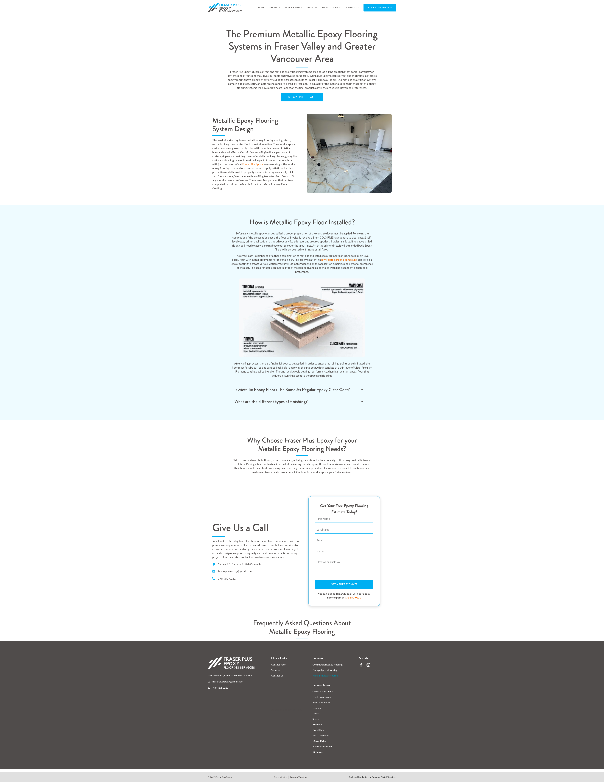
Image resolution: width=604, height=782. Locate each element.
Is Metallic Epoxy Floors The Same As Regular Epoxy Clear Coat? (292, 389)
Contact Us (352, 7)
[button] (302, 390)
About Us (274, 7)
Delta (316, 713)
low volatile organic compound (339, 259)
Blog (325, 7)
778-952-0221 (353, 597)
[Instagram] (368, 665)
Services (312, 7)
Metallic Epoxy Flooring (325, 675)
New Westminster (322, 746)
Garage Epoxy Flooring (325, 669)
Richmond (318, 751)
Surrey (316, 718)
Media (336, 7)
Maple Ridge (319, 740)
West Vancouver (321, 702)
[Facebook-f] (361, 665)
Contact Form (278, 664)
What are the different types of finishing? (271, 401)
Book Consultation (380, 7)
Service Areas (293, 7)
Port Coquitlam (321, 735)
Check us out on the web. (286, 709)
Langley (317, 707)
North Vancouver (322, 696)
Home (261, 7)
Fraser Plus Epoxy (252, 164)
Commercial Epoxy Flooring (328, 664)
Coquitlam (318, 729)
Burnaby (317, 724)
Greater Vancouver (323, 691)
